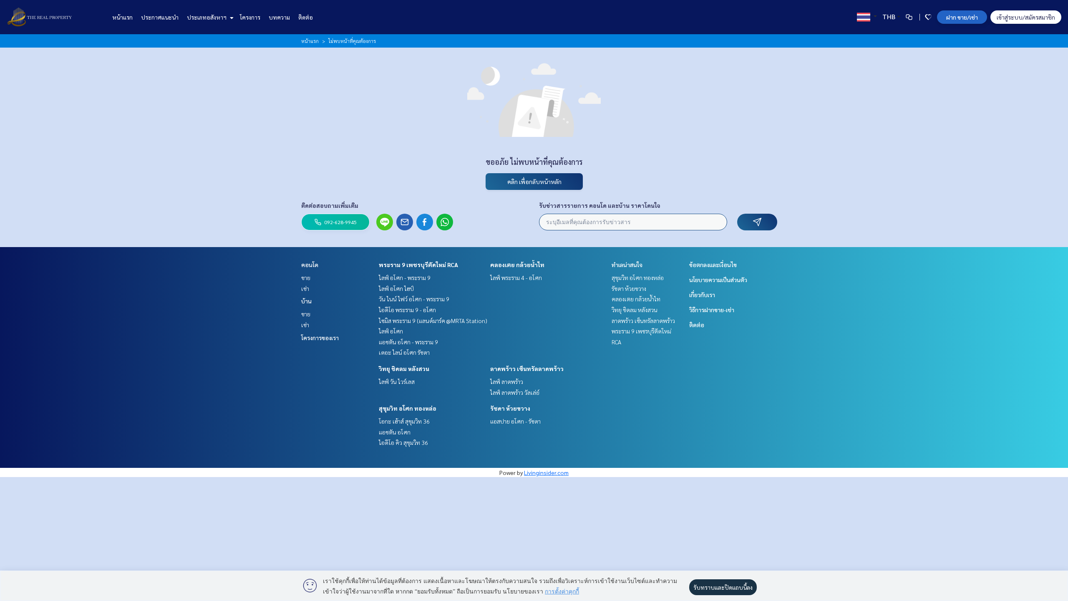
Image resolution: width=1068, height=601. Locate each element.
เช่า (305, 288)
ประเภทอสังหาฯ (207, 17)
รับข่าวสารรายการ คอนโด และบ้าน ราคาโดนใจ (599, 205)
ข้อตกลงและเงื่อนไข (713, 264)
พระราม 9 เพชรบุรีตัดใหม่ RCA (418, 264)
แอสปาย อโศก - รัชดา (515, 421)
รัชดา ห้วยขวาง (510, 408)
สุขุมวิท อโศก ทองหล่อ (407, 408)
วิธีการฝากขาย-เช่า (711, 309)
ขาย (305, 277)
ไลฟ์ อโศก (391, 331)
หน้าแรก (122, 17)
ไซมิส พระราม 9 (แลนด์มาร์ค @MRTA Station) (433, 320)
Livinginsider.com (546, 472)
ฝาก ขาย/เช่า (962, 17)
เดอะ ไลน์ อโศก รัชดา (404, 352)
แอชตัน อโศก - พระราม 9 (408, 342)
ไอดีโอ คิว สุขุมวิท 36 (403, 442)
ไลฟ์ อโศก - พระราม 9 (405, 277)
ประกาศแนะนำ (160, 17)
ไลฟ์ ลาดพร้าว (506, 381)
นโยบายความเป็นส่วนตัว (718, 279)
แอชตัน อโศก (395, 432)
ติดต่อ (305, 17)
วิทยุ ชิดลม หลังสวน (404, 368)
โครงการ (250, 17)
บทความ (279, 17)
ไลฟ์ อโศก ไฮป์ (396, 288)
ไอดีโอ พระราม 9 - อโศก (407, 309)
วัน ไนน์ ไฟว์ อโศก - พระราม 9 (414, 299)
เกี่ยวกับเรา (702, 294)
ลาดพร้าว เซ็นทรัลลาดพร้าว (527, 368)
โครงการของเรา (320, 337)
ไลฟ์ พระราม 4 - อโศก (516, 277)
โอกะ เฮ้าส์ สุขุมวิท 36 (404, 421)
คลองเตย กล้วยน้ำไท (517, 264)
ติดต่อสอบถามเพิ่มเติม (329, 205)
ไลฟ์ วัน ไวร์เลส (397, 381)
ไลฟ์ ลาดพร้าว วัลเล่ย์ (514, 392)
